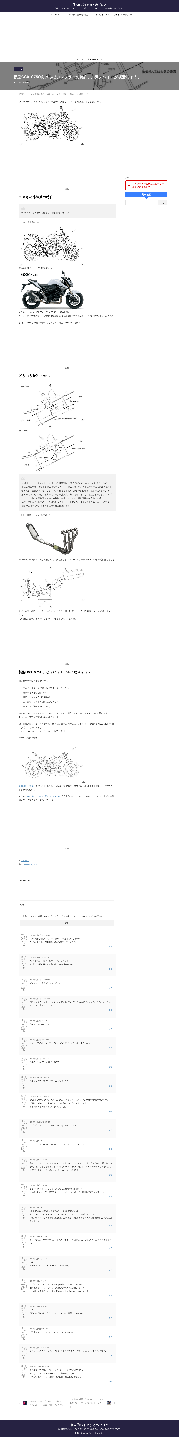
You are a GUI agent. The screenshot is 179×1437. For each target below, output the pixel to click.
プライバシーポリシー (123, 14)
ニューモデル (27, 864)
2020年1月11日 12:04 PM (40, 1366)
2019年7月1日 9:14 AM (38, 1185)
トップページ (55, 14)
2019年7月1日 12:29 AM (39, 1141)
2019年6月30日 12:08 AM (40, 980)
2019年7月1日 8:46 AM (39, 1160)
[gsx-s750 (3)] (52, 469)
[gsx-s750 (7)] (52, 143)
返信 (110, 947)
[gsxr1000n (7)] (52, 782)
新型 (35, 864)
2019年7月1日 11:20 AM (39, 1208)
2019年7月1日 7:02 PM (39, 1281)
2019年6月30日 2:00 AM (39, 1059)
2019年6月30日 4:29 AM (39, 1077)
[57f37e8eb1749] (52, 555)
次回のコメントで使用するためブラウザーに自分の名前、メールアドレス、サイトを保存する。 (65, 916)
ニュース (25, 861)
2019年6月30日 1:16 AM (39, 1021)
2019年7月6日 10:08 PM (39, 1348)
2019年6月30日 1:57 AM (39, 1040)
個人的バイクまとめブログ (89, 4)
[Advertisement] (89, 38)
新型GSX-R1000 (26, 786)
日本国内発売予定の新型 (78, 14)
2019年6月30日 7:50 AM (39, 1096)
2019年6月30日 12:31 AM (40, 999)
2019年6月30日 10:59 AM (40, 1122)
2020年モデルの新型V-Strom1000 (43, 796)
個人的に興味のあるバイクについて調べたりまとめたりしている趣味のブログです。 (89, 1429)
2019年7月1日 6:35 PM (39, 1259)
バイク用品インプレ (100, 14)
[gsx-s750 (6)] (52, 607)
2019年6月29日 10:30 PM (40, 935)
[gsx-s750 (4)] (52, 427)
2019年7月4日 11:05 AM (39, 1329)
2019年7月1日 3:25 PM (39, 1236)
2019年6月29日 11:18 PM (39, 957)
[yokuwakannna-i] (52, 308)
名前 (22, 904)
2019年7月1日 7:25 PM (38, 1306)
